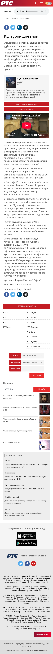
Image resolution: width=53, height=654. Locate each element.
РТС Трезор (31, 337)
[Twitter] (12, 27)
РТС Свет (7, 327)
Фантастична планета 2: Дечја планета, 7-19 (20, 408)
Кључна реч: (15, 369)
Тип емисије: (15, 362)
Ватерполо (20, 589)
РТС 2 (5, 317)
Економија (28, 578)
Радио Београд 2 (39, 616)
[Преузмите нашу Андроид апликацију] (26, 543)
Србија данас (43, 576)
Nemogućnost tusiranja (14, 485)
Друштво (17, 578)
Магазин (10, 595)
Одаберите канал (29, 356)
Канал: (15, 356)
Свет (33, 576)
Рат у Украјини (14, 580)
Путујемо (20, 597)
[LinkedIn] (19, 27)
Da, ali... (8, 461)
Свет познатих (32, 597)
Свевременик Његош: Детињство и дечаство (18, 397)
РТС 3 (5, 322)
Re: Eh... (8, 509)
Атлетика (31, 589)
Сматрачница (11, 582)
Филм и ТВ (11, 599)
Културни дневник (27, 78)
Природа (31, 599)
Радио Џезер (27, 622)
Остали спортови (18, 590)
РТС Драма (31, 317)
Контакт (15, 626)
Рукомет (8, 589)
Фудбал (16, 587)
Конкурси (18, 628)
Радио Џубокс (33, 620)
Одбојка (44, 587)
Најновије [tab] (8, 383)
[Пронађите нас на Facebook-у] (27, 563)
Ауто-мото (42, 589)
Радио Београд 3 (10, 618)
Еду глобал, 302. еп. (11, 442)
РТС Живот (31, 322)
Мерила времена (43, 578)
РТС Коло (30, 332)
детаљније (29, 97)
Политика (15, 576)
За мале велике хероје (28, 601)
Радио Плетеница (42, 618)
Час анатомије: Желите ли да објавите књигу (19, 420)
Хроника (7, 578)
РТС (8, 626)
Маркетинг (26, 626)
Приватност (8, 644)
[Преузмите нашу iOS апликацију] (26, 535)
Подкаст (23, 582)
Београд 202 (26, 618)
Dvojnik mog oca (12, 473)
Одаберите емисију (30, 362)
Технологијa (8, 597)
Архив (38, 622)
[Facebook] (6, 27)
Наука (21, 599)
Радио (9, 616)
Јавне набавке (39, 626)
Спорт (8, 587)
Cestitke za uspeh (12, 497)
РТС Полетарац (33, 346)
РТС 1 (5, 313)
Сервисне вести (38, 580)
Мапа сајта (42, 634)
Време (26, 580)
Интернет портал (31, 628)
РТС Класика (32, 327)
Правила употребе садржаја (37, 644)
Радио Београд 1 (21, 616)
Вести (6, 576)
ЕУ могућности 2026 (39, 582)
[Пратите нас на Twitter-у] (20, 563)
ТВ (4, 607)
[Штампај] (25, 27)
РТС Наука (31, 313)
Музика (43, 595)
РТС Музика (31, 341)
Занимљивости (31, 595)
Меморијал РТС (35, 590)
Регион (25, 576)
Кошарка (26, 587)
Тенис (35, 587)
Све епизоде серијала (26, 104)
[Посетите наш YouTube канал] (33, 563)
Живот (19, 595)
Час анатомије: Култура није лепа (17, 431)
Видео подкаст (26, 109)
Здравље (45, 597)
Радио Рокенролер (15, 620)
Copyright (19, 644)
